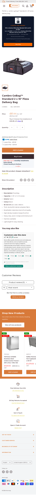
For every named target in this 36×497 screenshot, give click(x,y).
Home (4, 11)
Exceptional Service (18, 415)
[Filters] (4, 288)
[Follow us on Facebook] (3, 471)
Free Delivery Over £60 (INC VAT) (17, 1)
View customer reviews (13, 266)
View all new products (13, 325)
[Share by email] (32, 180)
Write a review (18, 297)
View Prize (18, 44)
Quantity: (5, 127)
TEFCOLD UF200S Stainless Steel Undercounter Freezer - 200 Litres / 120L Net (12, 359)
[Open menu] (4, 6)
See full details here (18, 403)
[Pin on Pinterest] (25, 180)
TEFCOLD (6, 354)
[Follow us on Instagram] (7, 471)
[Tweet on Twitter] (28, 180)
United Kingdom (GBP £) (20, 462)
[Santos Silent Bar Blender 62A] (18, 21)
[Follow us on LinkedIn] (11, 471)
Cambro (4, 107)
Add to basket (18, 150)
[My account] (27, 6)
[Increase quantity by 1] (22, 127)
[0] (31, 6)
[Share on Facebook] (21, 180)
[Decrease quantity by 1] (12, 127)
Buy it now (18, 156)
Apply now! (18, 428)
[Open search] (23, 6)
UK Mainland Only (18, 390)
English (5, 462)
